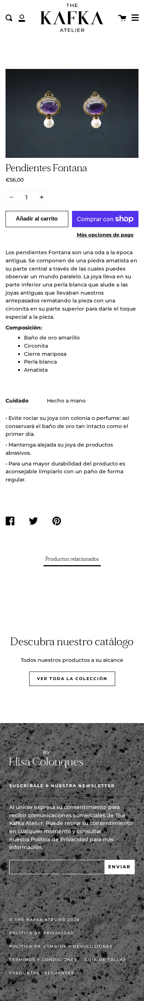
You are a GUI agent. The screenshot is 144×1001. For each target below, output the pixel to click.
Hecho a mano (66, 400)
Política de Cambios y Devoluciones (61, 946)
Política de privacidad (41, 933)
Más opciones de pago (105, 235)
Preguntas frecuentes (41, 973)
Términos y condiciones (43, 960)
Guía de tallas (105, 960)
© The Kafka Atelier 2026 (44, 920)
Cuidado (17, 400)
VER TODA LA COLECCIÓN (72, 678)
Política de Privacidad (59, 839)
